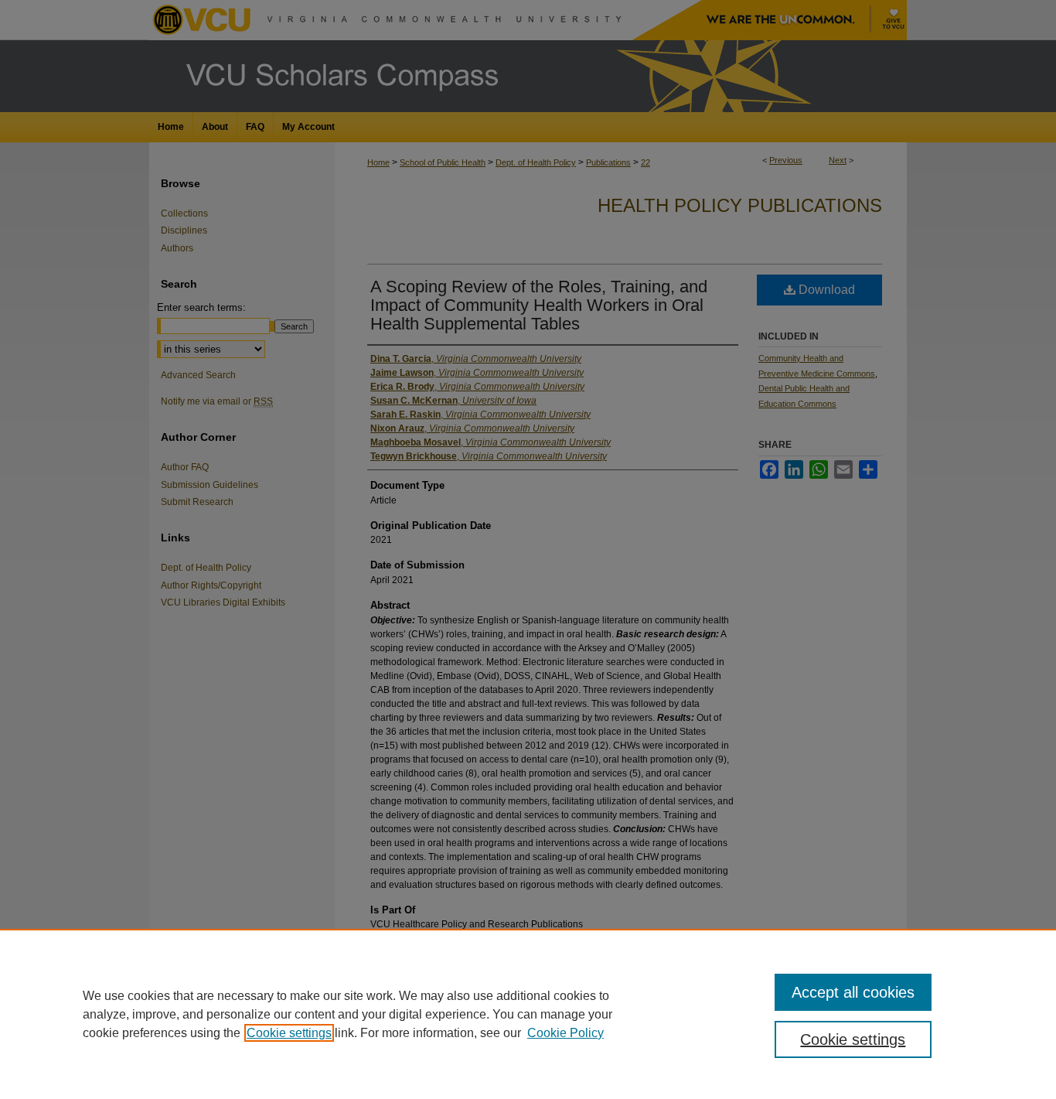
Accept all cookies (853, 992)
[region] (528, 1014)
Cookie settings (289, 1032)
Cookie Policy (565, 1032)
